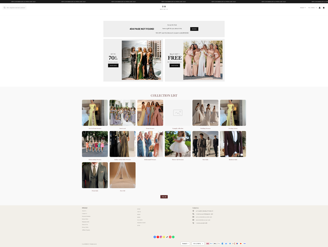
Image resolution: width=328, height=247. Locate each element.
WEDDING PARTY (141, 222)
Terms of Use (85, 224)
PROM (138, 214)
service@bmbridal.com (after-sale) (204, 217)
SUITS (138, 225)
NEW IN (139, 211)
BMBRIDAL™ (87, 244)
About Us (84, 210)
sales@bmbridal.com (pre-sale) (203, 220)
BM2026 (194, 29)
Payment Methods (86, 216)
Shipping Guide (85, 221)
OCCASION (140, 220)
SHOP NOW (113, 65)
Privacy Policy (85, 227)
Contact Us (84, 213)
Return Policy (85, 219)
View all (164, 197)
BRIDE (138, 217)
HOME (138, 209)
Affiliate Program (86, 230)
